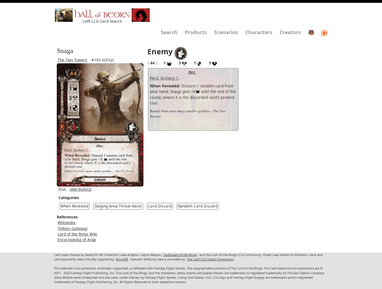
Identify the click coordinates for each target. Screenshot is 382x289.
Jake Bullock (80, 189)
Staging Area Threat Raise (118, 206)
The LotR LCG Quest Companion (210, 259)
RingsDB (122, 259)
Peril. (154, 78)
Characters (258, 32)
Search (169, 32)
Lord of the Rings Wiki (77, 234)
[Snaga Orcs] (181, 52)
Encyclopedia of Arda (77, 239)
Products (196, 32)
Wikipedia (67, 222)
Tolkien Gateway (73, 228)
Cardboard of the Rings (180, 255)
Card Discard (160, 206)
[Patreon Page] (324, 32)
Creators (290, 32)
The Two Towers (72, 59)
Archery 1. (170, 78)
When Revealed (74, 206)
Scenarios (226, 32)
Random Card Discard (198, 206)
